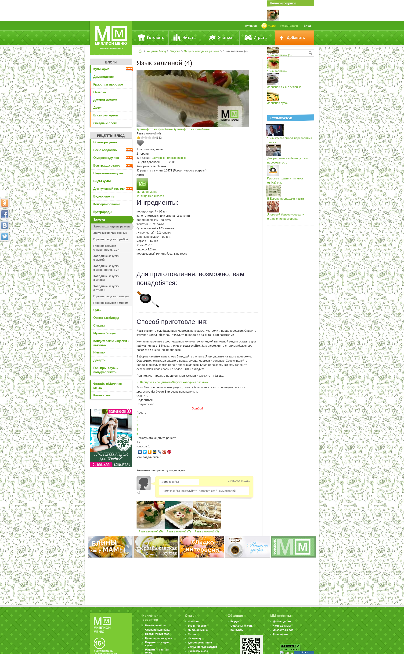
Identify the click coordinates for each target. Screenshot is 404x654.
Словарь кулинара (157, 629)
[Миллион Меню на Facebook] (4, 214)
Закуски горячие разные (110, 232)
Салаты (99, 325)
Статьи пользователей (202, 646)
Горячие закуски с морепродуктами (106, 247)
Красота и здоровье (108, 84)
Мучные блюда (104, 333)
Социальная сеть (242, 625)
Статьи (192, 634)
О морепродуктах (106, 158)
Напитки (99, 352)
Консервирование (106, 204)
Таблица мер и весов (150, 196)
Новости (193, 621)
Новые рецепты (105, 142)
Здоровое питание (200, 642)
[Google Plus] (164, 452)
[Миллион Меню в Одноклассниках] (4, 203)
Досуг (97, 107)
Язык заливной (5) (150, 531)
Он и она (99, 92)
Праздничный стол (157, 633)
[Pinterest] (169, 452)
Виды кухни (102, 181)
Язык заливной (277, 71)
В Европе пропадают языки (285, 198)
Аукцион (251, 25)
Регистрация (289, 25)
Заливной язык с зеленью (284, 87)
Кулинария (101, 69)
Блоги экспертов (105, 115)
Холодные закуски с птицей (106, 288)
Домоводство (103, 76)
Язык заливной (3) (207, 531)
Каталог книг (102, 395)
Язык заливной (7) (178, 531)
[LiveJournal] (159, 452)
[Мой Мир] (154, 452)
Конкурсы (237, 629)
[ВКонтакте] (139, 452)
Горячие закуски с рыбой (110, 239)
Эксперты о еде (198, 651)
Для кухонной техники (109, 188)
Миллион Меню (147, 191)
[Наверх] (4, 257)
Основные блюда (106, 318)
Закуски (175, 51)
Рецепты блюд (156, 51)
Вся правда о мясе (106, 165)
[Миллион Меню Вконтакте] (4, 225)
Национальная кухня (108, 173)
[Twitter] (144, 452)
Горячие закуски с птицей (111, 296)
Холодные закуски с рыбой (106, 257)
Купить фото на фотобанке (155, 129)
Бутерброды (102, 212)
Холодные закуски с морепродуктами (106, 267)
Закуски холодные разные (201, 51)
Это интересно (197, 625)
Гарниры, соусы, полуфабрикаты (105, 370)
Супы (97, 310)
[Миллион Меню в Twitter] (4, 236)
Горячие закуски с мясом (110, 303)
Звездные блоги (105, 123)
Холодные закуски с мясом (106, 278)
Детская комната (105, 100)
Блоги (111, 62)
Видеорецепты (104, 196)
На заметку (195, 638)
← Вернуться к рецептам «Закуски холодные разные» (173, 382)
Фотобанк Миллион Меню (107, 386)
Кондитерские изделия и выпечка (111, 343)
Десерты (99, 360)
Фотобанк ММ (282, 625)
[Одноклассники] (149, 452)
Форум (235, 621)
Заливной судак (277, 103)
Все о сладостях (105, 150)
